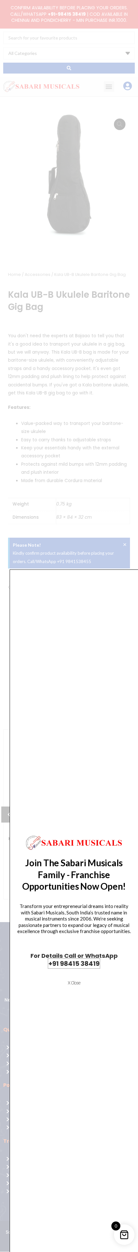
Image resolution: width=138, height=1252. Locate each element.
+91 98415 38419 (73, 963)
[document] (69, 626)
